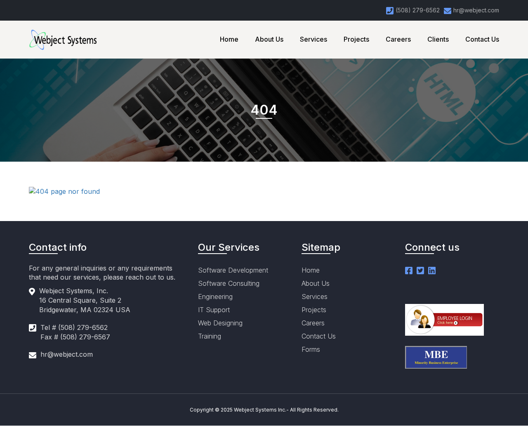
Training (209, 336)
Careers (398, 39)
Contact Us (482, 39)
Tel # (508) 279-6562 (74, 327)
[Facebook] (408, 270)
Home (229, 39)
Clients (438, 39)
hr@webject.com (66, 354)
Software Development (233, 270)
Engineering (215, 296)
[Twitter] (420, 270)
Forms (311, 349)
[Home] (68, 39)
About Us (269, 39)
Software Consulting (228, 283)
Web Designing (220, 323)
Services (313, 39)
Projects (356, 39)
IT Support (214, 310)
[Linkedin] (432, 270)
